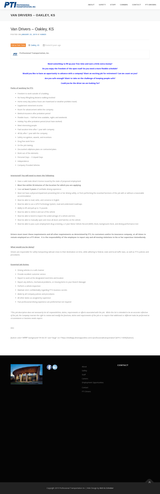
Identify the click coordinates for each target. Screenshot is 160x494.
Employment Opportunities (93, 382)
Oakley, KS (35, 45)
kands (43, 34)
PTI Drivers (150, 5)
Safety (102, 5)
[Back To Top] (149, 482)
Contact (136, 5)
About (91, 5)
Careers (124, 5)
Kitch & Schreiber (107, 488)
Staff (113, 5)
